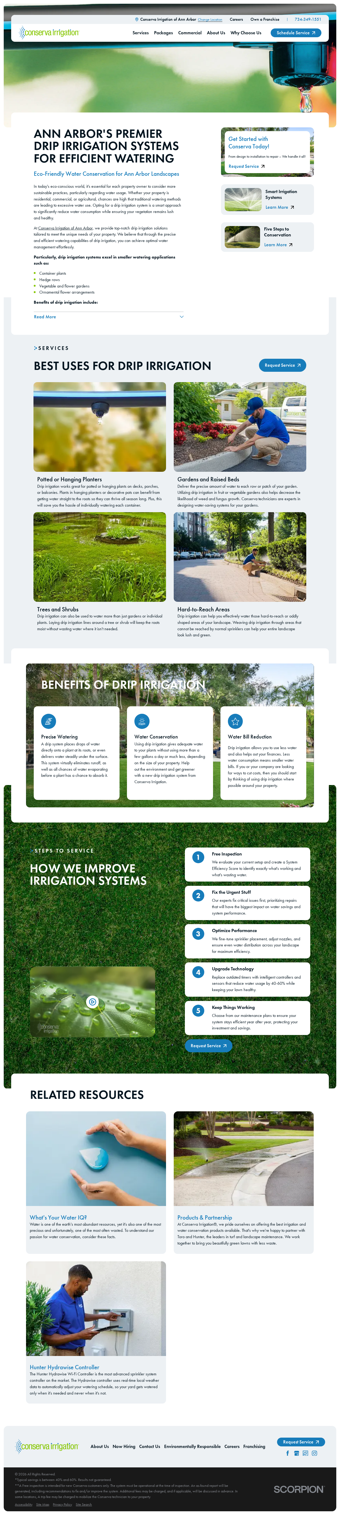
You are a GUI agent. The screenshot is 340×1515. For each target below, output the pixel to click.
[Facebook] (287, 1453)
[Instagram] (314, 1453)
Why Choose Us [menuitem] (246, 33)
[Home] (49, 33)
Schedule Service (293, 33)
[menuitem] (23, 1504)
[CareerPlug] (305, 1453)
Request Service (244, 166)
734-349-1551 (308, 19)
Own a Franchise (264, 19)
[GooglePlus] (296, 1453)
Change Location (210, 19)
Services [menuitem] (141, 33)
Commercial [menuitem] (190, 33)
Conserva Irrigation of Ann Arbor (65, 228)
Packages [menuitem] (163, 33)
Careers (236, 19)
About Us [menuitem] (216, 33)
